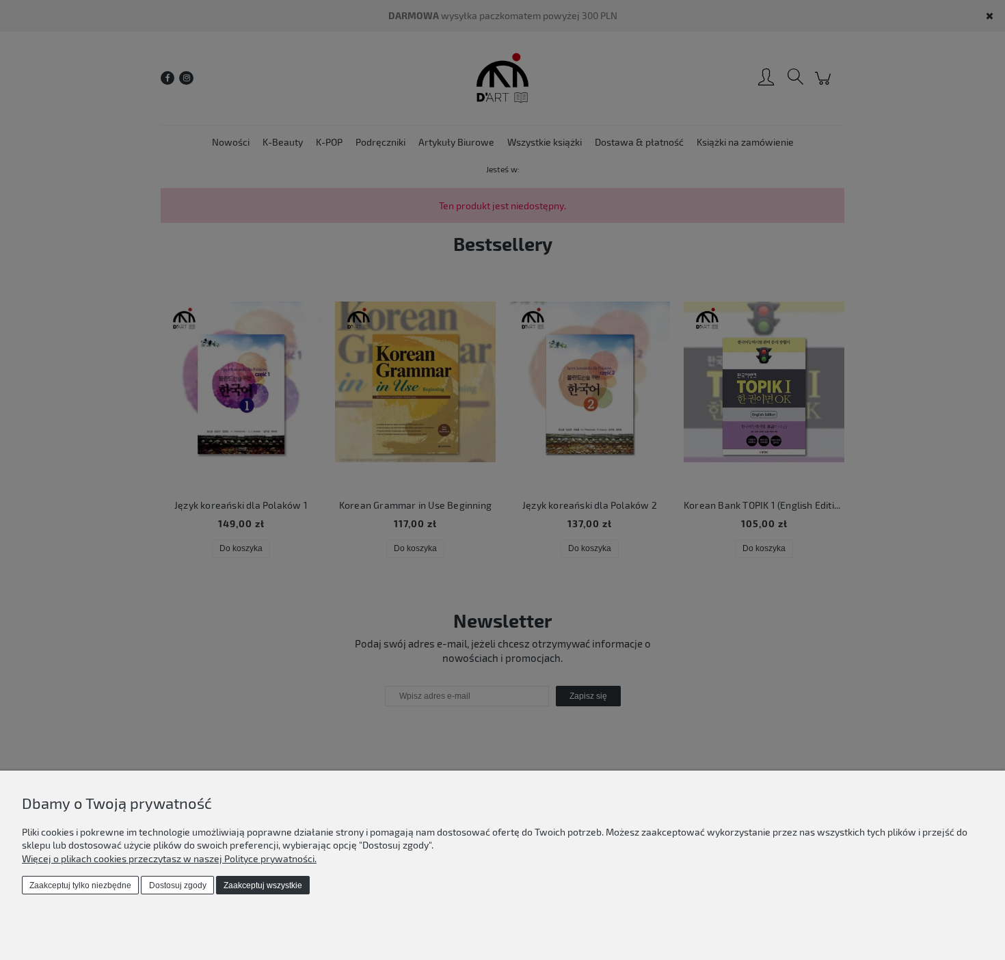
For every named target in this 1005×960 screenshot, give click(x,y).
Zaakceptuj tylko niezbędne (80, 885)
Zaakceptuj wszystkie (263, 885)
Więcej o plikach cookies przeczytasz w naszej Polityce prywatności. (169, 858)
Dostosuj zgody (177, 885)
